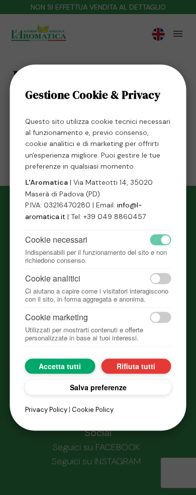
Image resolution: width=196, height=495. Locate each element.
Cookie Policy (93, 409)
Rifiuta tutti (136, 366)
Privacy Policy (46, 409)
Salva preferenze (98, 387)
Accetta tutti (60, 366)
